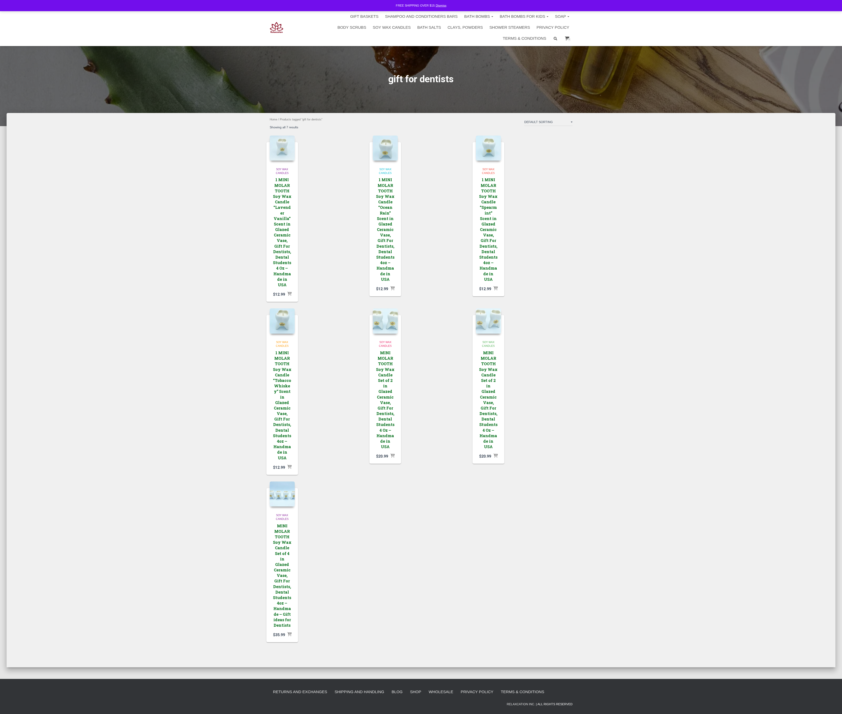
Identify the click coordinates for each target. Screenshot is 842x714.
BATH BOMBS (477, 16)
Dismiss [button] (441, 5)
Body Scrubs (351, 27)
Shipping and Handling (359, 692)
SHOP (415, 692)
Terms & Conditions (524, 38)
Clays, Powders (465, 27)
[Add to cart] (289, 294)
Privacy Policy (553, 27)
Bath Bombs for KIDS (523, 16)
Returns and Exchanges (300, 692)
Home (273, 119)
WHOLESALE (441, 692)
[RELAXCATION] (276, 27)
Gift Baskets (364, 16)
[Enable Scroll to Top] (833, 705)
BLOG (397, 692)
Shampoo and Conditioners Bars (421, 16)
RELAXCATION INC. (521, 704)
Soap (561, 16)
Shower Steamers (509, 27)
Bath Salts (429, 27)
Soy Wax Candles (392, 27)
